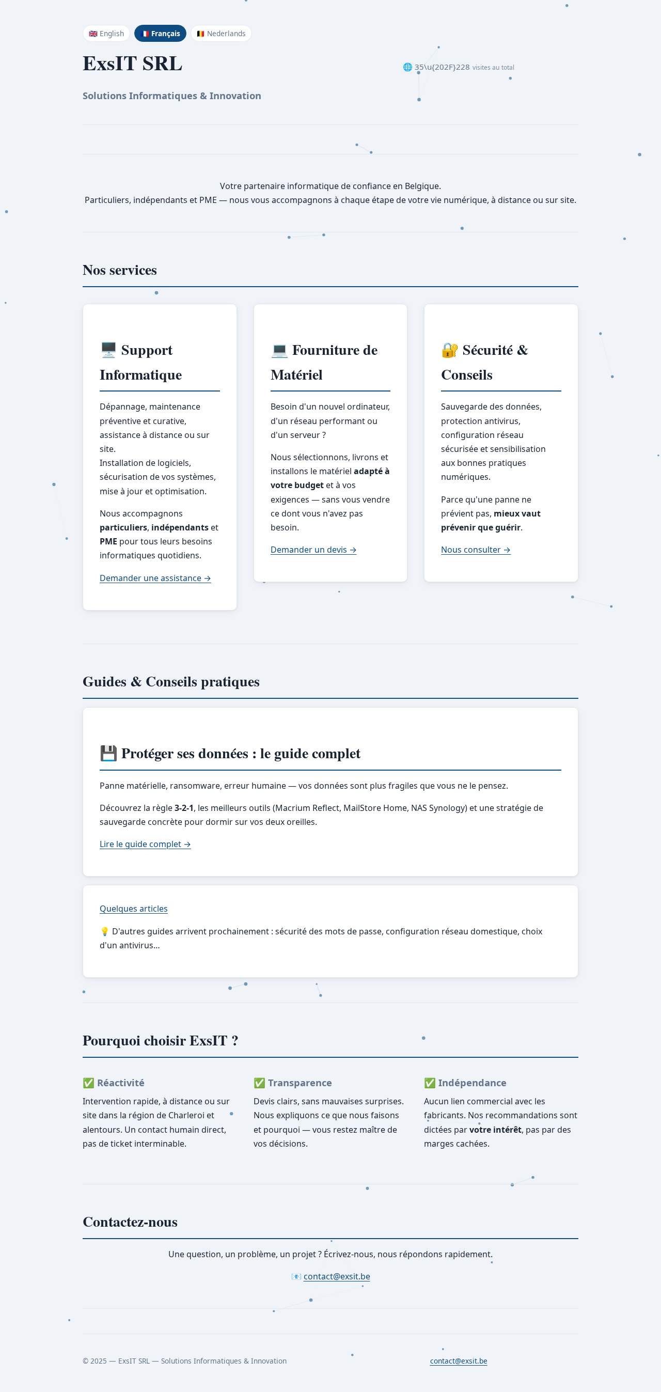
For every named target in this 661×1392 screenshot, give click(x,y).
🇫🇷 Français (160, 33)
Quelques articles (134, 908)
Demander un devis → (314, 549)
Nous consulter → (476, 549)
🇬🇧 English (106, 33)
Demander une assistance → (155, 578)
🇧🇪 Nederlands (221, 33)
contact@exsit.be (337, 1276)
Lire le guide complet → (145, 844)
